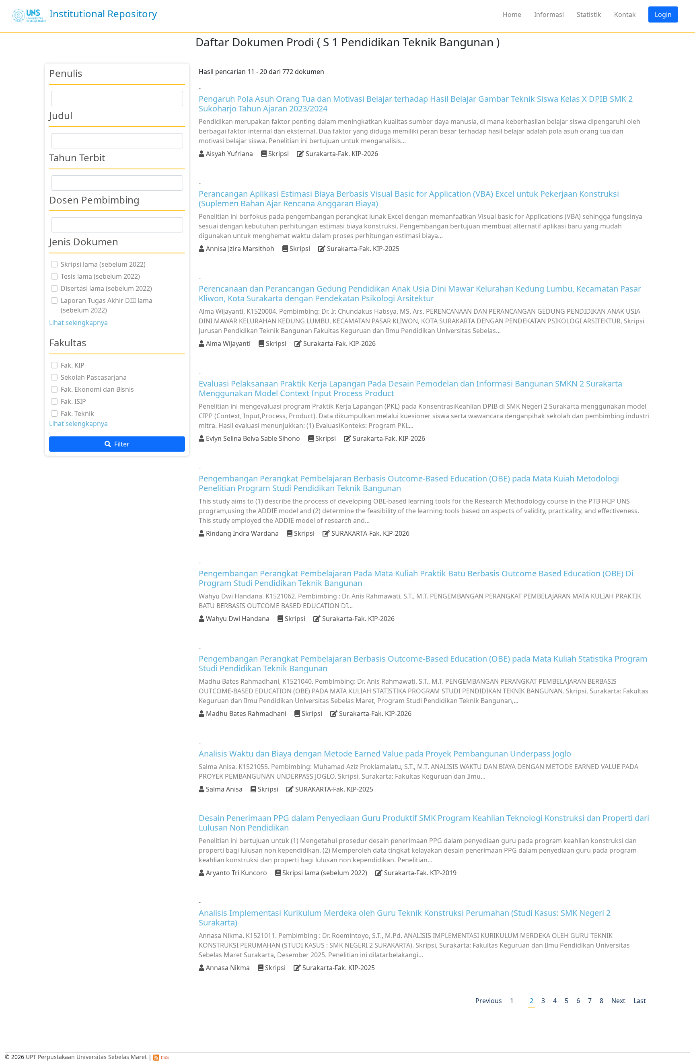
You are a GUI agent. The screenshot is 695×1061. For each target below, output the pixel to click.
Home (512, 14)
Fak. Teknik (77, 413)
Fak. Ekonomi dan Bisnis (97, 389)
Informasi (549, 14)
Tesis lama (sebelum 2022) (100, 276)
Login (663, 14)
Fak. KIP (72, 365)
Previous (488, 1000)
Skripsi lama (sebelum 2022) (103, 264)
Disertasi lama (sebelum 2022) (106, 288)
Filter (121, 444)
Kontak (625, 14)
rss (164, 1057)
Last (639, 1000)
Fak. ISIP (73, 401)
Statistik (589, 14)
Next (618, 1000)
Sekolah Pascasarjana (94, 377)
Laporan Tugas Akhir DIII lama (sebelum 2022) (106, 305)
